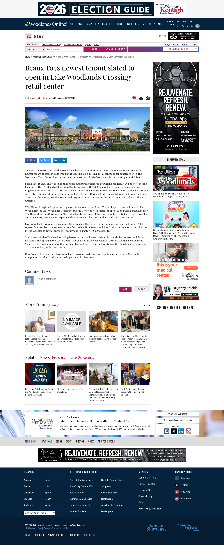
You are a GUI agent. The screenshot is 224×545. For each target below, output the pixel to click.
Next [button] (149, 305)
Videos (152, 24)
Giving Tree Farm (109, 492)
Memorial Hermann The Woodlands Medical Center (98, 421)
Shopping (106, 486)
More (160, 24)
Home (27, 534)
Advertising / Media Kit (150, 508)
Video (48, 505)
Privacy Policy (145, 496)
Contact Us (90, 534)
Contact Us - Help (147, 477)
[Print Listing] (141, 98)
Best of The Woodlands (81, 480)
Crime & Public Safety (51, 44)
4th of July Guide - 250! (81, 486)
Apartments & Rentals (112, 505)
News (80, 24)
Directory (28, 480)
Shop (72, 24)
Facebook (186, 478)
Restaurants (107, 499)
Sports (119, 24)
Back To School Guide (112, 480)
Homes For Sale (78, 511)
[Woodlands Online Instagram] (183, 26)
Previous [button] (144, 305)
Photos (185, 44)
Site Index (39, 534)
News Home (46, 441)
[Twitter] (187, 26)
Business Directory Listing (177, 420)
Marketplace (107, 511)
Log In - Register (147, 484)
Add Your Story (115, 49)
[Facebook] (178, 26)
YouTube (185, 491)
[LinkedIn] (192, 26)
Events (89, 24)
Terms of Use (145, 490)
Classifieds (107, 24)
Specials (28, 499)
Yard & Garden (77, 492)
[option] (41, 329)
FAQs (141, 502)
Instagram (186, 498)
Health (129, 24)
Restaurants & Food (73, 44)
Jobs (97, 24)
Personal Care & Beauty (73, 357)
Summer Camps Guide (81, 499)
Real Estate (140, 24)
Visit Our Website (177, 413)
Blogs (167, 44)
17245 (52, 304)
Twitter (184, 485)
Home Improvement (80, 505)
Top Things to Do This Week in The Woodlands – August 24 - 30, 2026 (171, 195)
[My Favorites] (134, 98)
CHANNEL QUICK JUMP (178, 49)
